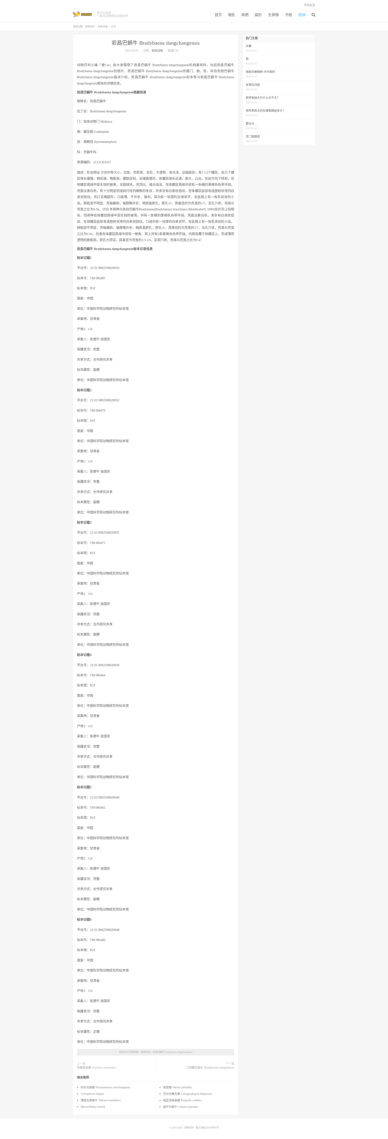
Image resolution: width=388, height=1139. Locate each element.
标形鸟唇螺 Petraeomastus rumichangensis (105, 1087)
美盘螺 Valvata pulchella (177, 1087)
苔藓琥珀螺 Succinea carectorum (96, 1067)
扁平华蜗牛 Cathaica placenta (180, 1106)
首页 (218, 15)
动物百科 (82, 14)
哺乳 (231, 15)
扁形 (258, 15)
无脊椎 (273, 15)
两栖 (245, 15)
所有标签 (309, 5)
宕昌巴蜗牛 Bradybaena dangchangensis (156, 43)
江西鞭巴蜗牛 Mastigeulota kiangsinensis (210, 1067)
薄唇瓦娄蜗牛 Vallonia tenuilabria (101, 1100)
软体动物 (103, 26)
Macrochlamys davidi (93, 1106)
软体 (302, 15)
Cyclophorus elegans (92, 1093)
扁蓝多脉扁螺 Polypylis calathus (182, 1100)
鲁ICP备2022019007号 (207, 1127)
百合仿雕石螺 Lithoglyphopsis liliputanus (187, 1093)
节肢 (288, 15)
